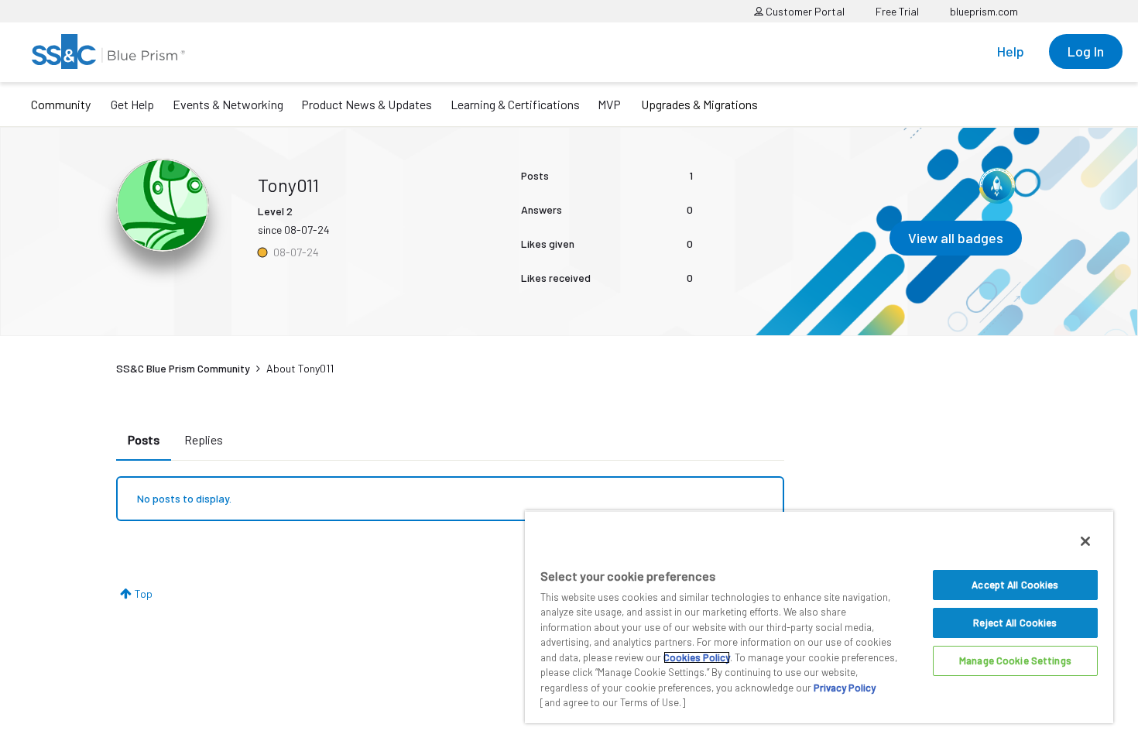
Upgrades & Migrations (699, 104)
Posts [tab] (143, 439)
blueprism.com (984, 11)
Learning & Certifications (515, 104)
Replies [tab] (203, 439)
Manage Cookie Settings (1015, 660)
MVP (609, 104)
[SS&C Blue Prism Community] (108, 51)
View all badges (955, 237)
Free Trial (897, 11)
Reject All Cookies (1015, 622)
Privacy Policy (845, 687)
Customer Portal (804, 11)
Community (61, 104)
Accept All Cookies (1015, 584)
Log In (1086, 51)
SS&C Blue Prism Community (183, 368)
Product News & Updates (366, 104)
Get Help (132, 104)
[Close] (1085, 541)
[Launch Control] (997, 185)
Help (1010, 51)
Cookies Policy (696, 657)
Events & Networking (228, 104)
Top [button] (144, 593)
